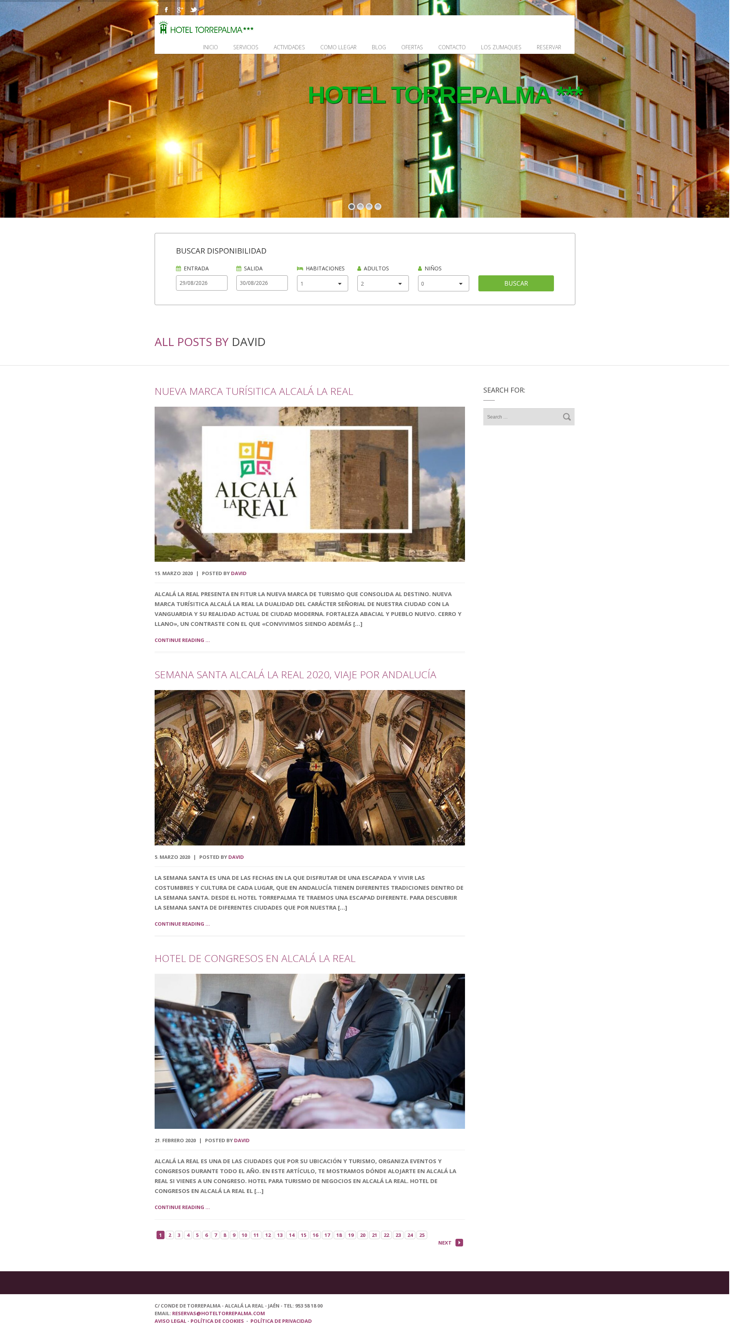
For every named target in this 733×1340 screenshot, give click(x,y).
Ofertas (412, 47)
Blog (379, 47)
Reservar (549, 47)
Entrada (196, 268)
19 (351, 1235)
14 (291, 1235)
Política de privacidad (281, 1320)
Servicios (245, 47)
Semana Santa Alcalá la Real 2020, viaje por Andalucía (295, 674)
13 (280, 1235)
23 (398, 1235)
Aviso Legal (171, 1320)
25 (422, 1235)
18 (339, 1235)
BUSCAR (516, 283)
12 (268, 1235)
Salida (253, 268)
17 (327, 1235)
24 (410, 1235)
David (249, 341)
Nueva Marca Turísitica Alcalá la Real (254, 391)
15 (303, 1235)
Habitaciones (325, 268)
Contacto (452, 47)
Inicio (210, 47)
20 (362, 1235)
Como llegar (338, 47)
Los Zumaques (501, 47)
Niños (433, 268)
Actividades (289, 47)
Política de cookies (217, 1320)
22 (386, 1235)
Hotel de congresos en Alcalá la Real (255, 958)
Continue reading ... (182, 640)
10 (244, 1235)
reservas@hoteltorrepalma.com (219, 1313)
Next (445, 1242)
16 (315, 1235)
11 (256, 1235)
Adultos (376, 268)
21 (374, 1235)
